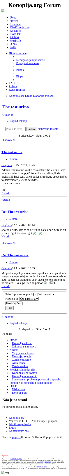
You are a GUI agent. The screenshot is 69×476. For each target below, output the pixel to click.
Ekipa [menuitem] (19, 76)
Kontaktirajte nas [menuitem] (19, 430)
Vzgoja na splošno (22, 353)
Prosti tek (15, 34)
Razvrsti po (12, 298)
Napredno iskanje (48, 128)
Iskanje (32, 129)
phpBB (16, 437)
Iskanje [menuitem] (20, 69)
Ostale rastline (20, 366)
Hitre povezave (17, 53)
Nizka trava (18, 389)
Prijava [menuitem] (13, 86)
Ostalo (13, 386)
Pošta (13, 47)
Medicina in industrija (22, 369)
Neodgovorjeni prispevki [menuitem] (30, 60)
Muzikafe (15, 40)
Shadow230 (8, 140)
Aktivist (14, 37)
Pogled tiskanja (18, 120)
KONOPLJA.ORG (16, 459)
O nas (13, 43)
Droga (28, 95)
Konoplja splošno (43, 95)
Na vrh (5, 193)
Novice (14, 20)
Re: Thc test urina (15, 212)
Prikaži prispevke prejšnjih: (21, 294)
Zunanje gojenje (21, 359)
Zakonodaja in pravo (24, 346)
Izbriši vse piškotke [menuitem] (20, 424)
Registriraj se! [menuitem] (17, 89)
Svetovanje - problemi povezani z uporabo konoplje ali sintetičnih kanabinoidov (35, 381)
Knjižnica (15, 30)
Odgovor (7, 114)
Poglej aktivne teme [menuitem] (27, 63)
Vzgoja (14, 349)
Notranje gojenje (21, 356)
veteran (5, 199)
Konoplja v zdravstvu (24, 372)
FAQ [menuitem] (12, 83)
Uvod (13, 17)
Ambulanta (18, 363)
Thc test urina (15, 107)
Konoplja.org (16, 95)
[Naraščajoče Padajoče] (34, 303)
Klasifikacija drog (20, 27)
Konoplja (15, 24)
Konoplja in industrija (24, 376)
